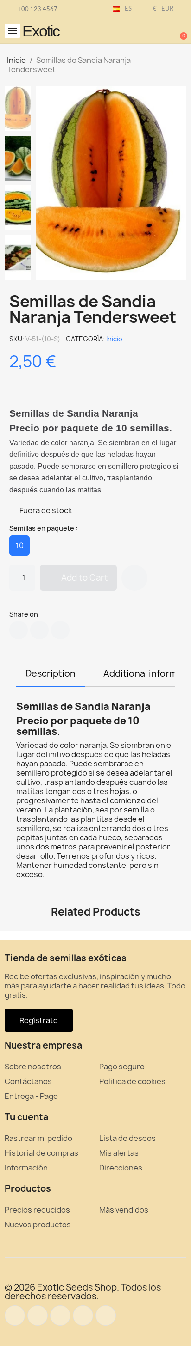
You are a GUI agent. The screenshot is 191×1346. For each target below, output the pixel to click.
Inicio (114, 338)
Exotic (40, 31)
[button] (12, 31)
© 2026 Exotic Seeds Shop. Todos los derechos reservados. (83, 1291)
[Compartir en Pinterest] (60, 630)
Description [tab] (50, 673)
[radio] (19, 545)
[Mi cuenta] (149, 32)
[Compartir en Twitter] (39, 630)
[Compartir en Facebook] (18, 630)
